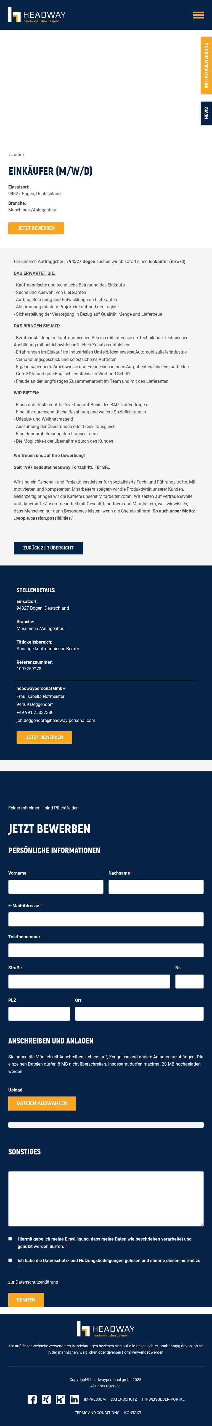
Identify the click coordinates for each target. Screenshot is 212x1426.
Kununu (60, 1399)
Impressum (95, 1399)
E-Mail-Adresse (25, 905)
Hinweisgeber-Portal (163, 1399)
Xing (46, 1399)
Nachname (120, 873)
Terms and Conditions (97, 1413)
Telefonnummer (24, 936)
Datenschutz (124, 1399)
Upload (15, 1090)
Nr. (178, 967)
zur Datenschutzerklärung (33, 1282)
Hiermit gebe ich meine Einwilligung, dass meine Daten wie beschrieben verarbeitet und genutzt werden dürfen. (105, 1242)
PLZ (12, 1000)
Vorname (19, 873)
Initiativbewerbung (206, 65)
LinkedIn (74, 1399)
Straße (15, 967)
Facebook (32, 1399)
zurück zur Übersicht (48, 548)
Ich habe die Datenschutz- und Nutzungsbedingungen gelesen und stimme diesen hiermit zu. (110, 1264)
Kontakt (132, 1413)
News (206, 113)
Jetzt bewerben (36, 228)
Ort (78, 1000)
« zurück (16, 154)
